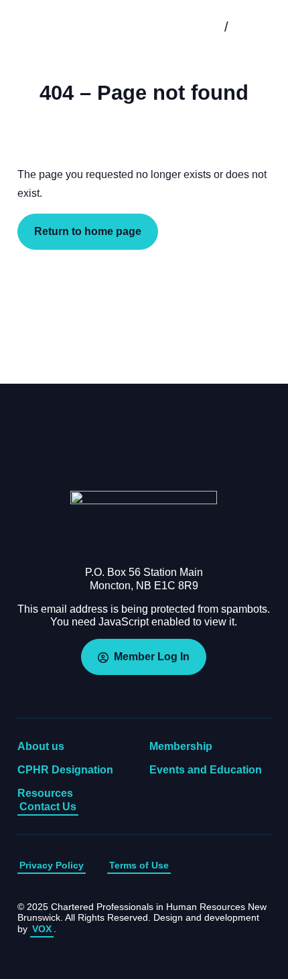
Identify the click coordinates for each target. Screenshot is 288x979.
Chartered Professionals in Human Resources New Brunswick (53, 27)
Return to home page (87, 231)
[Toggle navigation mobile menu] (257, 26)
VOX (42, 928)
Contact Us (47, 806)
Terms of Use (139, 865)
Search (195, 26)
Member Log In (152, 656)
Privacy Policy (51, 865)
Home (144, 523)
